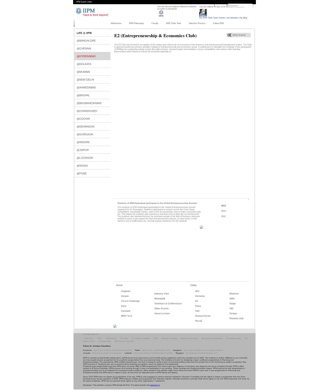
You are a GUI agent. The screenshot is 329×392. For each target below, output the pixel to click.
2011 (223, 216)
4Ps (197, 291)
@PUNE (82, 173)
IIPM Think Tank (173, 23)
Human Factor (203, 316)
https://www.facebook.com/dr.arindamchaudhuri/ (112, 350)
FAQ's (99, 338)
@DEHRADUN (85, 126)
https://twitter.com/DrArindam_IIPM (156, 350)
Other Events (161, 308)
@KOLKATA (84, 64)
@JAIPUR (83, 150)
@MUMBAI (83, 71)
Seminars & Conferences (168, 303)
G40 (197, 311)
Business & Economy (189, 338)
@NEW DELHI (85, 79)
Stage (232, 303)
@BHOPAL (83, 95)
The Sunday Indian (233, 338)
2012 (223, 211)
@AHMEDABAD (86, 87)
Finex (198, 306)
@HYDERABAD (86, 56)
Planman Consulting (169, 338)
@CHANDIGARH (87, 110)
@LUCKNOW (85, 157)
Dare (123, 306)
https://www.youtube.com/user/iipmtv (107, 353)
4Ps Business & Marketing (212, 338)
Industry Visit (161, 293)
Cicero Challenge (130, 301)
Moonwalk (159, 298)
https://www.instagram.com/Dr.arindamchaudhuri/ (203, 350)
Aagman (125, 291)
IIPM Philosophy (136, 23)
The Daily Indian (104, 341)
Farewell (125, 311)
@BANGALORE (86, 40)
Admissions (116, 23)
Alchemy (200, 296)
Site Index (124, 338)
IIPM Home (221, 5)
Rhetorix (234, 293)
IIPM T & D (126, 316)
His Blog (243, 18)
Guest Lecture (162, 313)
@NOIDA (82, 165)
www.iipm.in (155, 385)
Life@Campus (111, 338)
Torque (233, 313)
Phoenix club (236, 318)
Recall (198, 321)
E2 (196, 301)
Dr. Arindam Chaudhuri (141, 338)
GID (231, 308)
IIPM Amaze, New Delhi (124, 341)
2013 (223, 205)
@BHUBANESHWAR (89, 103)
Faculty (155, 23)
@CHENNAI (84, 48)
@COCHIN (83, 118)
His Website (232, 18)
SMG (232, 298)
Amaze (125, 296)
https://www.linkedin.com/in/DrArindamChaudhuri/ (153, 353)
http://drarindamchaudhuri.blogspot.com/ (201, 353)
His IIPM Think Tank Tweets (212, 18)
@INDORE (83, 142)
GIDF (156, 338)
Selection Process (197, 23)
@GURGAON (85, 134)
